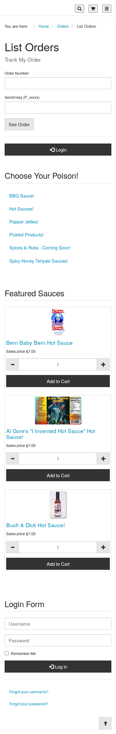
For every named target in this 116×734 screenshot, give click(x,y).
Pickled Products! (26, 234)
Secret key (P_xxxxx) (22, 97)
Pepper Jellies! (23, 221)
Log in (60, 666)
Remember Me (23, 653)
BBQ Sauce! (21, 195)
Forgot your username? (29, 691)
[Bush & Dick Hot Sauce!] (58, 505)
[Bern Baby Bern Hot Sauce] (58, 322)
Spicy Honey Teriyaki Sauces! (38, 260)
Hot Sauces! (21, 208)
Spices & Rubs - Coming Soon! (40, 247)
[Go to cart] (93, 9)
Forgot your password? (28, 703)
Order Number (17, 73)
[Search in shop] (79, 9)
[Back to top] (105, 723)
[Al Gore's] (58, 410)
